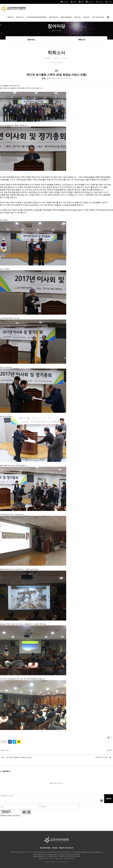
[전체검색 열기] (108, 17)
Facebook (90, 2)
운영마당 (86, 17)
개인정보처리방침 (45, 848)
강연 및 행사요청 (98, 17)
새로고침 (29, 812)
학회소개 (11, 17)
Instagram (100, 2)
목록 (110, 750)
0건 (49, 78)
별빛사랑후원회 (66, 17)
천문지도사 (20, 17)
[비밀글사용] (102, 801)
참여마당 (77, 17)
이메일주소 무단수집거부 (65, 848)
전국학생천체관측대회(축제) (36, 17)
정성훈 (44, 78)
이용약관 (54, 848)
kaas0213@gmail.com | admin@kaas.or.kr (89, 852)
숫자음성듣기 (24, 812)
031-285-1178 (67, 852)
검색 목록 (5, 750)
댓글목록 (5, 771)
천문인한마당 (53, 17)
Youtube (109, 2)
